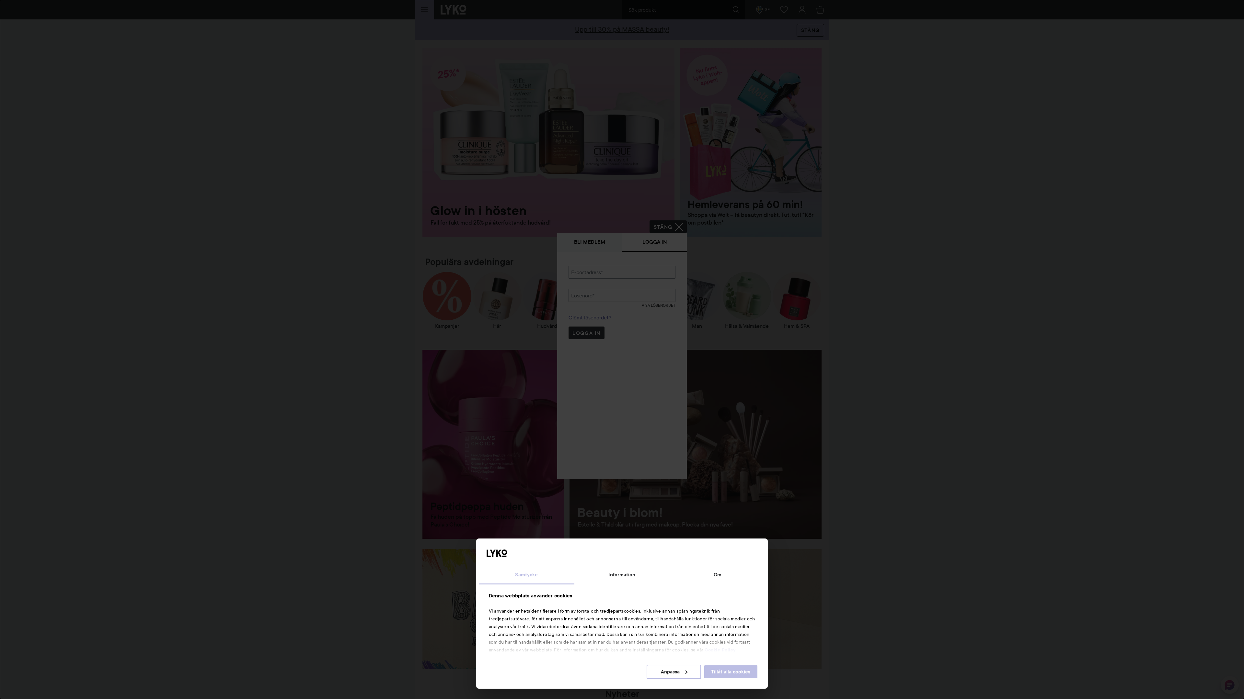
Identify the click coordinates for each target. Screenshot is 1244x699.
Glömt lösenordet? (590, 317)
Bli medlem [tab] (589, 242)
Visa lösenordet (658, 305)
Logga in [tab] (654, 242)
